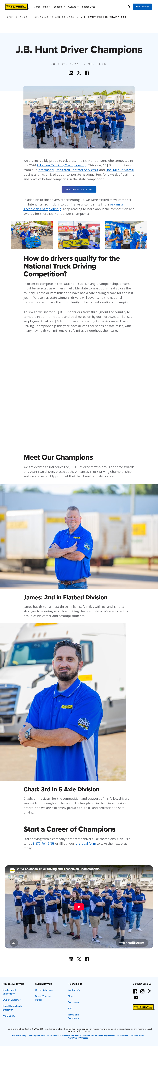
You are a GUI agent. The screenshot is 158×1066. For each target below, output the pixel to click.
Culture (72, 6)
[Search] (129, 6)
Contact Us (74, 990)
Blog (70, 996)
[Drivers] (17, 5)
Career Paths (41, 6)
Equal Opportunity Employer (12, 1007)
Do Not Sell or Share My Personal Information (106, 1036)
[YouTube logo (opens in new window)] (136, 996)
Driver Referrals (44, 990)
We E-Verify (8, 1016)
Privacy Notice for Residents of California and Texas (55, 1036)
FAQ (70, 1008)
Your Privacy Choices (77, 1038)
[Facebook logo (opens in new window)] (135, 990)
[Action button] (71, 73)
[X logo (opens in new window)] (150, 990)
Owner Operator (11, 1000)
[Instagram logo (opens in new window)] (142, 990)
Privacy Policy (19, 1036)
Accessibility (137, 1036)
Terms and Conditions (73, 1016)
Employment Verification (9, 991)
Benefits (58, 6)
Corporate (73, 1002)
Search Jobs (88, 6)
